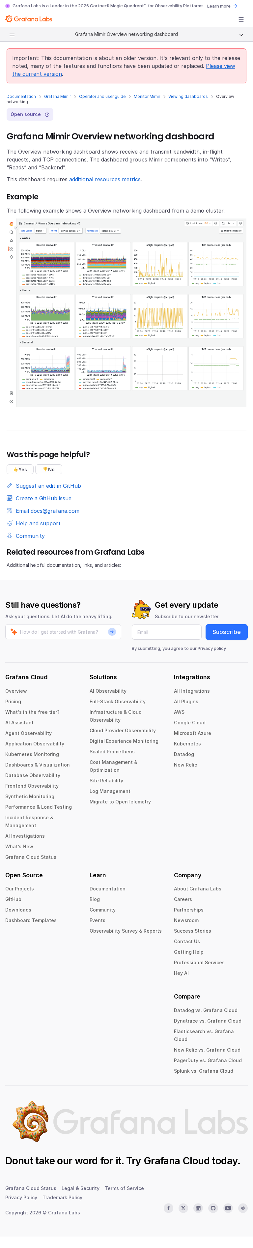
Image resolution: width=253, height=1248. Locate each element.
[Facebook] (168, 1208)
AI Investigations (25, 836)
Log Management (110, 791)
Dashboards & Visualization (37, 765)
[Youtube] (228, 1208)
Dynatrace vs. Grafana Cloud (207, 1021)
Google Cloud (190, 722)
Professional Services (199, 962)
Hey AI (181, 973)
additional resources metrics (105, 179)
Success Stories (192, 931)
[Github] (213, 1208)
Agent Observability (28, 733)
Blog (95, 899)
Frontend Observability (32, 786)
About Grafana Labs (197, 888)
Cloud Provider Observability (123, 730)
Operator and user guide (102, 96)
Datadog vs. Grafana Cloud (206, 1010)
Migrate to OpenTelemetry (120, 801)
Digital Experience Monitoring (124, 741)
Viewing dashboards (188, 96)
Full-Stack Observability (118, 701)
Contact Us (187, 941)
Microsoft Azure (192, 733)
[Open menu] (241, 19)
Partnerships (189, 910)
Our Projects (19, 888)
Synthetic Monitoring (29, 796)
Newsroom (186, 920)
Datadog (184, 754)
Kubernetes (187, 743)
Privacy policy (212, 648)
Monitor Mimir (147, 96)
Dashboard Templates (31, 920)
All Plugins (186, 701)
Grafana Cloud (177, 1161)
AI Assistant (19, 722)
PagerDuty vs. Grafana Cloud (208, 1060)
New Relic (185, 765)
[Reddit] (243, 1208)
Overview (16, 691)
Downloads (18, 910)
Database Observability (32, 775)
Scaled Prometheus (112, 751)
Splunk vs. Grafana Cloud (203, 1071)
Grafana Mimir (57, 96)
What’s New (19, 846)
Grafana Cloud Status (30, 857)
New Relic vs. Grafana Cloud (207, 1050)
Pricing (13, 701)
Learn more (219, 6)
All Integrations (192, 691)
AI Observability (108, 691)
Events (97, 920)
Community (103, 910)
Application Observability (34, 743)
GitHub (13, 899)
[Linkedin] (198, 1208)
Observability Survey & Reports (126, 931)
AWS (179, 712)
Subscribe (226, 631)
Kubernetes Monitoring (32, 754)
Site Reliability (106, 780)
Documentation (21, 96)
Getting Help (189, 952)
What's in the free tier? (32, 712)
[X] (183, 1208)
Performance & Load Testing (38, 807)
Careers (183, 899)
